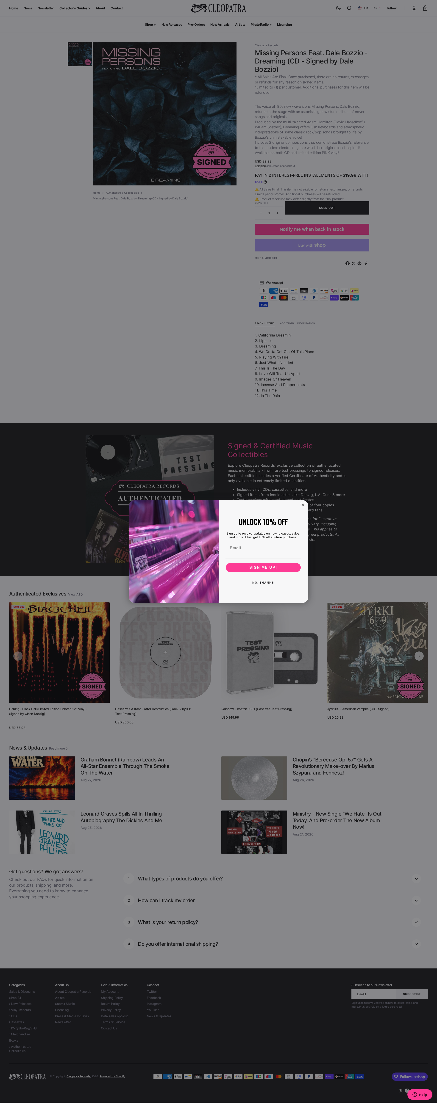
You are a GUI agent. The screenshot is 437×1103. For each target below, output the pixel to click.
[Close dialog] (303, 505)
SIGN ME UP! (263, 567)
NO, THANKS (263, 582)
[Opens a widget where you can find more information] (419, 1095)
